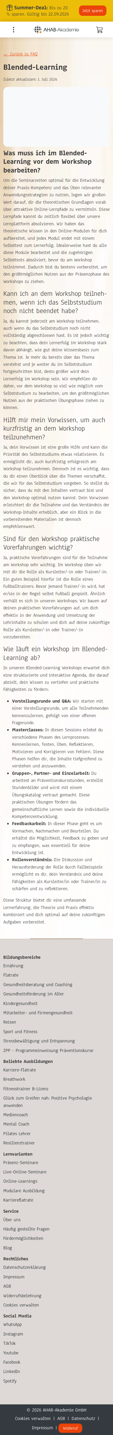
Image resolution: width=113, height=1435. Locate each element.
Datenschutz (83, 1418)
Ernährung (13, 966)
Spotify (10, 1381)
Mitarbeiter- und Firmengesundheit (38, 1013)
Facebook (11, 1362)
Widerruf (70, 1428)
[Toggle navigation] (13, 29)
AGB (7, 1286)
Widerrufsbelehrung (22, 1296)
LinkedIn (11, 1371)
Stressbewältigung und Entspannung (39, 1041)
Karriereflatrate (18, 1200)
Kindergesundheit (20, 1003)
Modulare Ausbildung (24, 1191)
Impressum (13, 1277)
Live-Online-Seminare (24, 1172)
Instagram (13, 1334)
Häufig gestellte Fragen (26, 1229)
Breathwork (14, 1079)
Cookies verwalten (21, 1305)
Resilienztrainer (19, 1143)
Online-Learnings (20, 1181)
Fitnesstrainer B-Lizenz (26, 1089)
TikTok (9, 1343)
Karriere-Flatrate (19, 1070)
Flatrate (10, 975)
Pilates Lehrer (17, 1133)
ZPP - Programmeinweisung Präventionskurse (48, 1050)
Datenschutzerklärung (24, 1267)
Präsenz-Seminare (20, 1162)
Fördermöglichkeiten (23, 1238)
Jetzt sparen (93, 10)
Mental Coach (16, 1124)
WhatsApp (12, 1324)
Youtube (10, 1353)
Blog (7, 1248)
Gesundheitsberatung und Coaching (37, 984)
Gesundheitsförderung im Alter (33, 994)
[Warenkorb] (99, 30)
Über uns (12, 1220)
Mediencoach (15, 1115)
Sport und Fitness (20, 1031)
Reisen (9, 1022)
